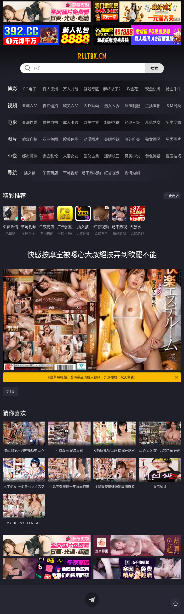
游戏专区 (91, 89)
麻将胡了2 (112, 89)
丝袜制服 (132, 105)
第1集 (10, 391)
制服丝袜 (112, 122)
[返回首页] (175, 603)
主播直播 (153, 105)
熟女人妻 (112, 105)
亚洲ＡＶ (29, 105)
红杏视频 (112, 172)
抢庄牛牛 (173, 89)
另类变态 (173, 122)
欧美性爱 (91, 122)
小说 (12, 156)
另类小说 (132, 156)
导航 (12, 172)
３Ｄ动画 (91, 105)
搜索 (154, 68)
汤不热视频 (91, 172)
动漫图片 (91, 139)
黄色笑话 (153, 156)
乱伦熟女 (153, 122)
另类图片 (173, 139)
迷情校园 (112, 156)
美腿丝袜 (112, 139)
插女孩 (29, 172)
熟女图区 (153, 139)
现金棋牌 (153, 89)
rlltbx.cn (92, 56)
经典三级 (132, 122)
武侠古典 (91, 156)
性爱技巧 (173, 156)
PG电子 (29, 89)
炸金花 (132, 89)
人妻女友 (70, 156)
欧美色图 (70, 139)
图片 (12, 139)
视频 (12, 105)
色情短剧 (132, 172)
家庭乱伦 (50, 156)
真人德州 (50, 89)
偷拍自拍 (50, 122)
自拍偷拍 (50, 105)
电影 (12, 122)
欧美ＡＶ (70, 105)
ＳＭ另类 (173, 105)
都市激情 (29, 156)
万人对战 (70, 89)
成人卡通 (70, 122)
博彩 (12, 89)
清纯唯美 (132, 139)
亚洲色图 (50, 139)
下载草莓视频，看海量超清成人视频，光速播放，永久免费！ (92, 377)
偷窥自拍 (29, 139)
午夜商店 (50, 172)
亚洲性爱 (29, 122)
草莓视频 (70, 172)
